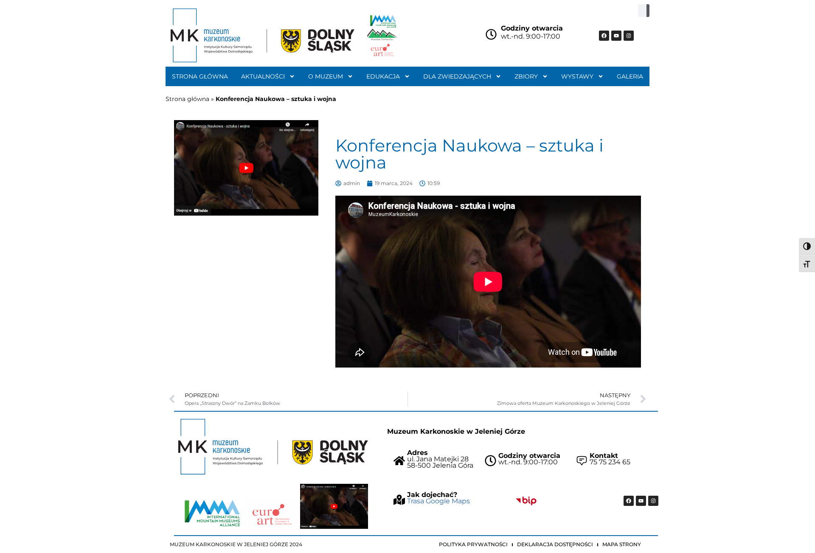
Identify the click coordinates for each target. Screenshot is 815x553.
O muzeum (325, 76)
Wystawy (577, 76)
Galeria (630, 76)
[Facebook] (604, 36)
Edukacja (383, 76)
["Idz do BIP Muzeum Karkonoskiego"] (526, 500)
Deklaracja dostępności (555, 544)
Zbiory (526, 76)
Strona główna (200, 76)
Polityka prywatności (473, 544)
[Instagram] (629, 36)
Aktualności (263, 76)
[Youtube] (616, 36)
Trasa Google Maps (438, 501)
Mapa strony (621, 544)
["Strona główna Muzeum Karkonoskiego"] (273, 446)
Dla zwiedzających (457, 76)
